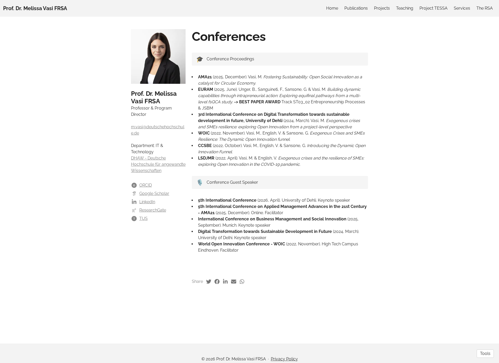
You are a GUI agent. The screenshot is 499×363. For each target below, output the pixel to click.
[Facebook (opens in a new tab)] (217, 281)
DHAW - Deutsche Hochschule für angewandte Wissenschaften (158, 164)
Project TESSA (433, 8)
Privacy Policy (284, 358)
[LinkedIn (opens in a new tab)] (225, 281)
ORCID (145, 185)
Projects (382, 8)
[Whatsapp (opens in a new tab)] (242, 281)
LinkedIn (147, 201)
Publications (356, 8)
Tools (485, 353)
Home (332, 8)
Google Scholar (154, 193)
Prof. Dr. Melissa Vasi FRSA (35, 8)
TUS (143, 218)
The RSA (484, 8)
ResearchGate (152, 210)
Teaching (404, 8)
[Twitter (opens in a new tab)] (208, 281)
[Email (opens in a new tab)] (233, 281)
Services (462, 8)
